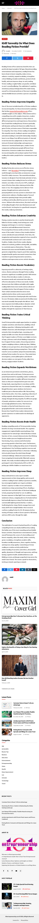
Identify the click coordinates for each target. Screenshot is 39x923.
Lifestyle (5, 39)
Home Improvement (7, 772)
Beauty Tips (5, 752)
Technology (5, 780)
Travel (3, 783)
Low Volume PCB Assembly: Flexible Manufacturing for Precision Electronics (24, 714)
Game (3, 766)
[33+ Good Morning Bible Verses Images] (7, 896)
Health (4, 769)
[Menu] (3, 3)
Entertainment (6, 760)
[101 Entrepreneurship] (19, 3)
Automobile (5, 749)
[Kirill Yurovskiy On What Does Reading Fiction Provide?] (19, 23)
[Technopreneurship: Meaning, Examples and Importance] (7, 905)
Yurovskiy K (15, 170)
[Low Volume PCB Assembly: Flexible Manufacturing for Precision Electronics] (7, 714)
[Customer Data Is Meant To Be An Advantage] (7, 705)
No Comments (28, 51)
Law (3, 775)
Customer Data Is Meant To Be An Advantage (14, 802)
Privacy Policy (24, 920)
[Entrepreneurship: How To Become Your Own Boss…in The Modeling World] (19, 603)
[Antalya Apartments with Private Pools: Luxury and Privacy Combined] (7, 723)
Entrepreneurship (7, 763)
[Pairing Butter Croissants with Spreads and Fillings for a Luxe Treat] (7, 732)
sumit (8, 51)
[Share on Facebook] (7, 58)
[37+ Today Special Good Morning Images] (7, 886)
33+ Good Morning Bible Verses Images (25, 894)
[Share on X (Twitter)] (17, 58)
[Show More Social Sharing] (35, 58)
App (3, 746)
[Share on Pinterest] (28, 58)
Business (4, 755)
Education (5, 757)
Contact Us (16, 920)
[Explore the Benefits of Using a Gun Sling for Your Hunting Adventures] (19, 634)
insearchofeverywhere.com (19, 111)
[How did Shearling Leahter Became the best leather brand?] (19, 665)
